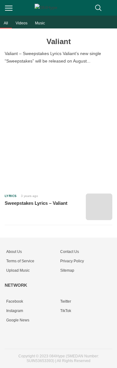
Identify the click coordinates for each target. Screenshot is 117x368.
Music (40, 23)
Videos (21, 23)
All (6, 23)
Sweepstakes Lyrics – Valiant (36, 203)
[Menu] (9, 8)
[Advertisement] (58, 127)
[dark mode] (111, 8)
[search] (98, 8)
